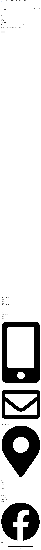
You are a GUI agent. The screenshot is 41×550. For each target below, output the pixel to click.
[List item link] (20, 299)
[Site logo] (6, 4)
